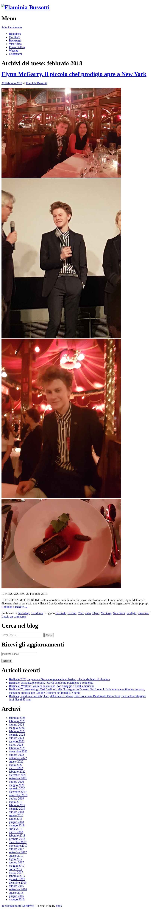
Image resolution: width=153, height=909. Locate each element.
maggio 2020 (16, 785)
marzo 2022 (16, 768)
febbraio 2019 (17, 805)
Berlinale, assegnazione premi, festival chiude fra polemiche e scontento (51, 682)
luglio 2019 (15, 801)
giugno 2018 (16, 822)
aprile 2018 (15, 828)
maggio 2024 (16, 727)
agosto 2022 (16, 761)
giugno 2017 (16, 862)
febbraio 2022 (17, 771)
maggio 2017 (16, 865)
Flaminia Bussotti (36, 83)
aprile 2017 (15, 869)
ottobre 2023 (16, 738)
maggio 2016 (16, 899)
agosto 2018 (16, 815)
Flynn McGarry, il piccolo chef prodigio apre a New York (73, 74)
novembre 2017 (18, 845)
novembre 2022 (18, 751)
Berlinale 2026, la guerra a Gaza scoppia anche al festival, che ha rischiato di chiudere (59, 679)
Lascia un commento (13, 616)
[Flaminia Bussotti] (25, 7)
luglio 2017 (15, 859)
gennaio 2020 (17, 788)
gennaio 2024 (17, 734)
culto (88, 613)
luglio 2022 (15, 764)
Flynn (95, 613)
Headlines (15, 33)
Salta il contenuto (11, 27)
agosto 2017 (16, 855)
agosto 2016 (16, 892)
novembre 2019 (18, 795)
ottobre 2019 (16, 798)
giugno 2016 (16, 896)
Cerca (4, 635)
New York (119, 613)
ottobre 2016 (16, 886)
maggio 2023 (16, 741)
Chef (81, 613)
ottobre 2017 (16, 849)
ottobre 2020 (16, 781)
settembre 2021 (18, 778)
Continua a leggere (14, 606)
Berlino (72, 613)
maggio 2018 (16, 825)
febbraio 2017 (17, 875)
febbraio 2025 (17, 721)
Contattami (15, 53)
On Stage (14, 37)
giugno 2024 (16, 724)
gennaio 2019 (17, 808)
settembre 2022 (18, 758)
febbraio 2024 (17, 731)
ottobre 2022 (16, 754)
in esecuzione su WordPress (17, 905)
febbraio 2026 (17, 717)
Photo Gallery (17, 47)
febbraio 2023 (17, 748)
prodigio (131, 613)
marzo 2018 (16, 832)
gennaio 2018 (17, 838)
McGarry (106, 613)
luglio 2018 (15, 818)
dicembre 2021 (17, 775)
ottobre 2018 (16, 812)
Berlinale (60, 613)
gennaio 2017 (17, 879)
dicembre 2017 (17, 842)
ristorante (143, 613)
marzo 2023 (16, 744)
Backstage (15, 40)
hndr (58, 905)
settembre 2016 (18, 889)
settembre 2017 (18, 852)
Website (13, 50)
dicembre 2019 (17, 791)
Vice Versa (15, 43)
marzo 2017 (16, 872)
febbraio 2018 (17, 835)
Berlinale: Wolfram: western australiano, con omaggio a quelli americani (51, 686)
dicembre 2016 (17, 882)
